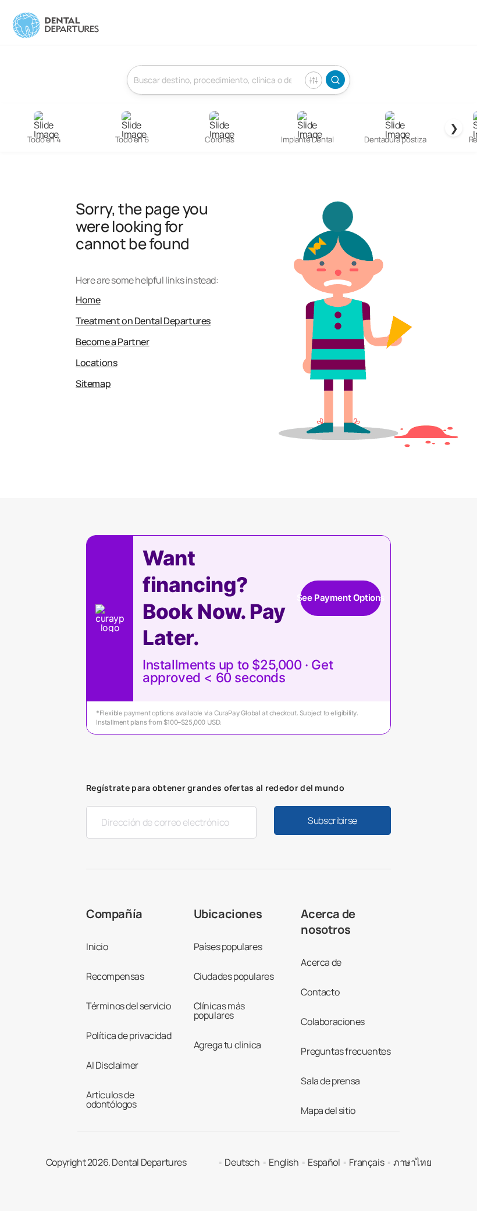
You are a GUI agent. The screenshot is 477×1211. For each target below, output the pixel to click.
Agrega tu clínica (227, 1044)
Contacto (320, 992)
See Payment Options (340, 597)
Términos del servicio (128, 1005)
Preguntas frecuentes (345, 1051)
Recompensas (115, 976)
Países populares (228, 946)
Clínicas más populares (219, 1010)
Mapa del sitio (328, 1110)
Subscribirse (332, 820)
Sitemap (93, 383)
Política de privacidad (128, 1035)
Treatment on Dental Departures (143, 321)
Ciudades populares (234, 976)
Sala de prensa (330, 1080)
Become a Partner (112, 341)
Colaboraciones (332, 1021)
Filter (313, 80)
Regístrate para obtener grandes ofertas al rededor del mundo (215, 787)
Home (88, 300)
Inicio (97, 946)
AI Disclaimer (112, 1065)
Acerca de (321, 962)
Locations (96, 362)
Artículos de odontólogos (111, 1099)
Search (335, 79)
